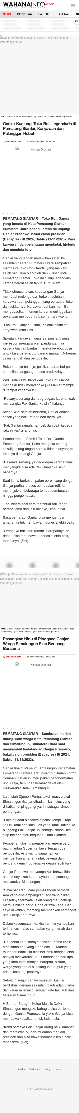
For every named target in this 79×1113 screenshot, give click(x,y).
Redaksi (21, 1069)
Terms (57, 1069)
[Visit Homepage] (29, 5)
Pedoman (34, 1069)
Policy (47, 1069)
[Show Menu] (73, 5)
